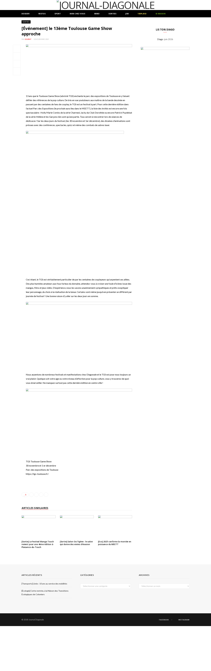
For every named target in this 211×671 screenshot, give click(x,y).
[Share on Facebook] (17, 49)
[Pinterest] (17, 64)
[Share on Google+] (41, 495)
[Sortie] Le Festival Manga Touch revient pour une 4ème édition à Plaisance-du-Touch (38, 544)
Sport (58, 13)
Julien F (28, 39)
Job (127, 13)
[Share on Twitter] (17, 56)
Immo (97, 13)
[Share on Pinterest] (46, 495)
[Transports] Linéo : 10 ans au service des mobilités (44, 583)
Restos (42, 13)
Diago (160, 39)
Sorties (112, 13)
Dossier (25, 13)
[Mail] (17, 71)
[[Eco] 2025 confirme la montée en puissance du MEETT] (115, 526)
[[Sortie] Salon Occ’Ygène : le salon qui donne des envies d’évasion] (77, 526)
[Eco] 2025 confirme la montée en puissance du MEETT (114, 543)
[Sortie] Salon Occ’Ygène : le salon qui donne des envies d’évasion (76, 543)
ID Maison (161, 13)
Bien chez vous (77, 13)
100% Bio (142, 13)
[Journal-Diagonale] (105, 5)
